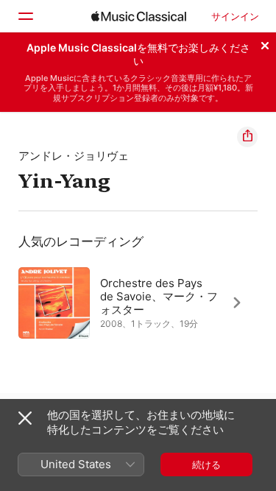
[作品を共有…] (247, 137)
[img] (138, 16)
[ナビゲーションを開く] (25, 16)
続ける (206, 464)
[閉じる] (265, 43)
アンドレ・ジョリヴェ (73, 156)
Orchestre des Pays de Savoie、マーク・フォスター (159, 296)
